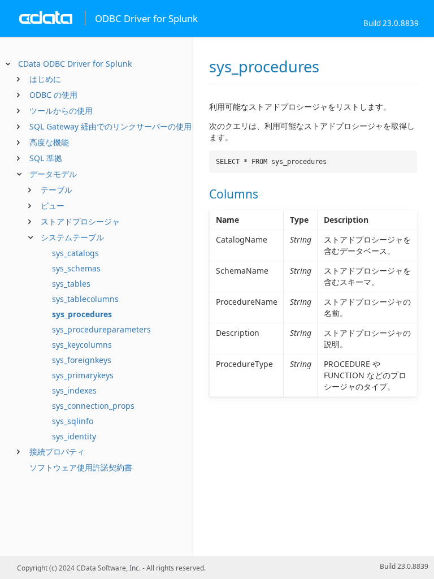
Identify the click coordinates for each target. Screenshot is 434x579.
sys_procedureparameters (101, 329)
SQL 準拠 (45, 158)
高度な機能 (49, 142)
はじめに (45, 79)
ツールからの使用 (61, 110)
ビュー (52, 205)
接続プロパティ (57, 451)
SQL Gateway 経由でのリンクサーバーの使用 (110, 126)
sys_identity (74, 436)
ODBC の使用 (53, 94)
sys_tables (71, 283)
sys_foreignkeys (81, 360)
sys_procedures (82, 314)
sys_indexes (74, 390)
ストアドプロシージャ (80, 221)
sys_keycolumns (82, 344)
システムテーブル (72, 237)
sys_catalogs (75, 253)
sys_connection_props (93, 405)
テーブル (56, 189)
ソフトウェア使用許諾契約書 (80, 467)
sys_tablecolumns (85, 298)
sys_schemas (76, 268)
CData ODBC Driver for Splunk (75, 63)
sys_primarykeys (83, 375)
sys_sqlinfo (72, 421)
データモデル (53, 173)
